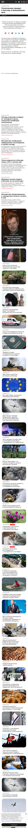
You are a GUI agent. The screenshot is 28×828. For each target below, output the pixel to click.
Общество (4, 15)
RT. (23, 28)
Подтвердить (14, 824)
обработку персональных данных (10, 819)
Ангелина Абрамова (11, 73)
